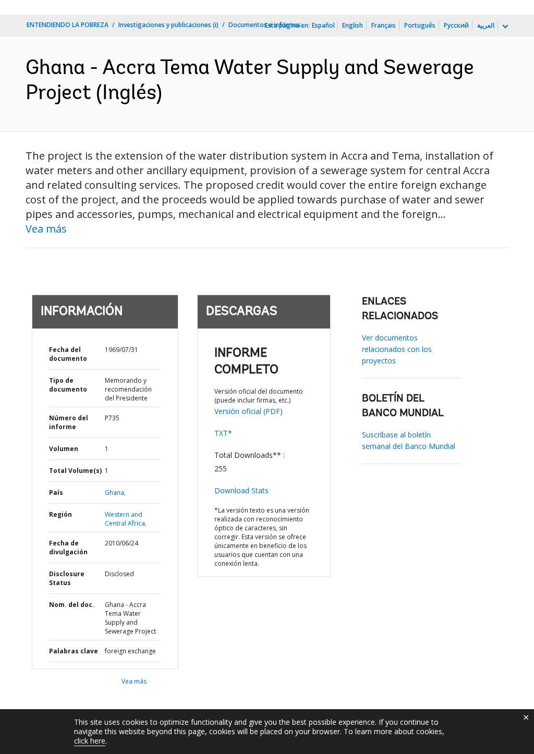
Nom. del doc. (71, 604)
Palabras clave (73, 651)
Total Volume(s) (75, 470)
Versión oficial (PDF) (248, 411)
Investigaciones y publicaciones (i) (168, 24)
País (56, 492)
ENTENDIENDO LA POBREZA (67, 24)
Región (60, 514)
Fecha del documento (68, 354)
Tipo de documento (68, 385)
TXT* (223, 433)
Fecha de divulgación (68, 547)
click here (89, 741)
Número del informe (68, 422)
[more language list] (504, 26)
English (352, 25)
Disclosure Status (66, 578)
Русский (456, 25)
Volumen (63, 448)
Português (419, 25)
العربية (485, 25)
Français (383, 25)
